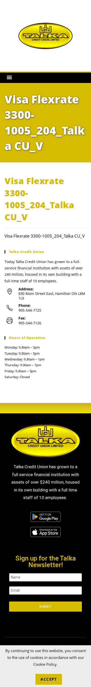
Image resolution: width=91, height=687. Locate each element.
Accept (48, 679)
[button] (9, 77)
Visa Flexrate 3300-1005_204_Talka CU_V (45, 236)
